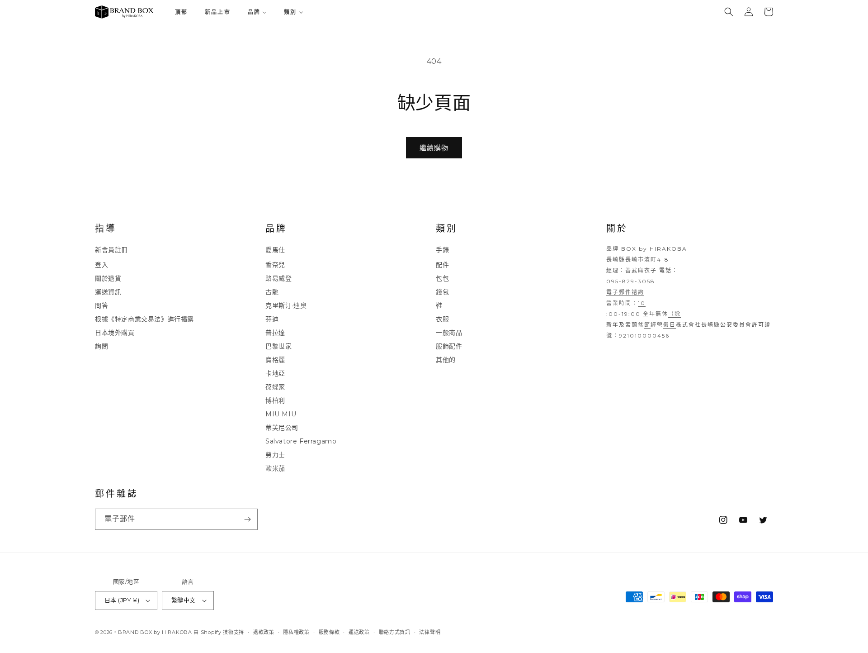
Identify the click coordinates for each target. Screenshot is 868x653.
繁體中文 (183, 600)
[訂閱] (247, 519)
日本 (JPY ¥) (121, 600)
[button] (729, 12)
